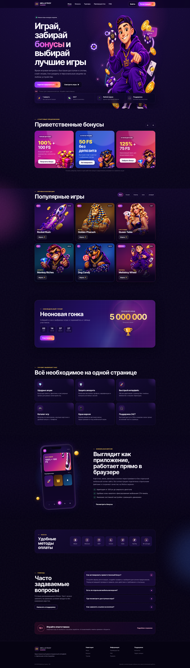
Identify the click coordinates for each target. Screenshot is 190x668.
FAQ (110, 4)
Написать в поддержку (46, 607)
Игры (70, 4)
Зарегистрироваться (47, 84)
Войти (132, 4)
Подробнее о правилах (144, 628)
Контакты (137, 650)
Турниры (87, 4)
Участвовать (47, 338)
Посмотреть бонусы (104, 504)
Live (143, 195)
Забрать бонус (128, 161)
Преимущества (99, 4)
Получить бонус (46, 162)
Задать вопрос (138, 653)
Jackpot (151, 195)
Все (120, 194)
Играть (42, 237)
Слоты (136, 195)
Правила (112, 656)
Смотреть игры (71, 85)
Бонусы (78, 4)
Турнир (88, 656)
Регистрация (146, 4)
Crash (128, 195)
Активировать (87, 162)
